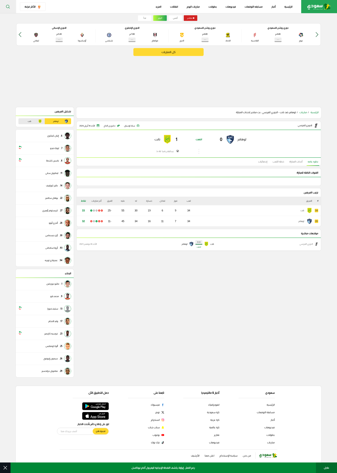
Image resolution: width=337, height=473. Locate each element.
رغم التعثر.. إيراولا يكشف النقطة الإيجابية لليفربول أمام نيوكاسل (163, 467)
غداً (144, 18)
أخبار (273, 6)
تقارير (216, 435)
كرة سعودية (213, 412)
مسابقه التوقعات (254, 6)
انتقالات (174, 6)
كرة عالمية (214, 427)
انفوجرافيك (213, 404)
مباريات (303, 112)
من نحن (247, 455)
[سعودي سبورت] (319, 6)
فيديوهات (231, 6)
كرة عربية (214, 419)
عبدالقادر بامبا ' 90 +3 (165, 151)
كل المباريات (168, 52)
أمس (175, 18)
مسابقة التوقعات (266, 412)
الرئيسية (288, 6)
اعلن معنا (209, 455)
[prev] (317, 34)
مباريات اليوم (193, 6)
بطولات (213, 6)
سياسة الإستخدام (228, 455)
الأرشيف (195, 455)
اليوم (160, 18)
